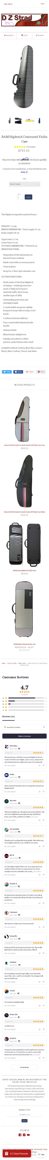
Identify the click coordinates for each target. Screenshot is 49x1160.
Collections (12, 663)
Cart (25, 35)
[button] (24, 147)
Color (24, 179)
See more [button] (34, 816)
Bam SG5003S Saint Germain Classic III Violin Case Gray (24, 445)
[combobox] (44, 727)
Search (9, 1149)
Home (4, 663)
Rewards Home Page (26, 1149)
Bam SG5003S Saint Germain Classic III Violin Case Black (24, 512)
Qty (19, 194)
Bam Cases (22, 663)
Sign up (10, 4)
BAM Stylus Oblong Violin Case (24, 644)
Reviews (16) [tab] (8, 716)
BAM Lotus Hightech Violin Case (24, 570)
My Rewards (38, 1149)
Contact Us (15, 1149)
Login (5, 4)
